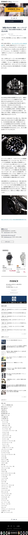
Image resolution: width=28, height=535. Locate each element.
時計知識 (4, 411)
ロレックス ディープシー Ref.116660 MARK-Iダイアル (13, 219)
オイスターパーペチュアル (8, 440)
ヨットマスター (6, 428)
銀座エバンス (4, 229)
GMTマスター (5, 425)
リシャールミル (5, 490)
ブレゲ (3, 481)
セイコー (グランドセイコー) (8, 473)
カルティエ (4, 459)
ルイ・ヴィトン (5, 502)
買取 (3, 403)
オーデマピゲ (5, 451)
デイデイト (5, 439)
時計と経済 (4, 408)
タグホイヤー (5, 461)
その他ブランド (5, 510)
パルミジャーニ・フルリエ (7, 485)
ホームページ (14, 290)
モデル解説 (4, 416)
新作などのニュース (6, 406)
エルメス (4, 498)
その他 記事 (4, 418)
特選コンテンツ (5, 415)
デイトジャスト (6, 437)
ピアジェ (3, 479)
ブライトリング (5, 468)
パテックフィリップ (6, 449)
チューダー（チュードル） (7, 466)
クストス (3, 505)
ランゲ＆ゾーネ (5, 452)
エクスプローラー (6, 427)
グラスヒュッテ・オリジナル (8, 509)
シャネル (4, 476)
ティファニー (4, 500)
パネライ (4, 462)
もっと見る (24, 396)
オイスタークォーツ (6, 442)
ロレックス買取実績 (7, 405)
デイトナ (4, 422)
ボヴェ (3, 507)
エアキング (5, 432)
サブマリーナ (5, 423)
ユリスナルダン (5, 497)
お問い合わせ (7, 241)
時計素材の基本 (5, 413)
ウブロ (3, 456)
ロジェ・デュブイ (5, 495)
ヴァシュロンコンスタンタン (8, 454)
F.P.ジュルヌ (4, 491)
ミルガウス (5, 434)
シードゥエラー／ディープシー (15, 35)
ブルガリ (4, 471)
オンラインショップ (14, 292)
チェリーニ (4, 444)
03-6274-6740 (7, 232)
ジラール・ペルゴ (5, 503)
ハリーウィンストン (6, 493)
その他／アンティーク (7, 447)
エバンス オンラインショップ (8, 235)
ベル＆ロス (4, 488)
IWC (3, 464)
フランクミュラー (6, 486)
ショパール (4, 478)
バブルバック (5, 445)
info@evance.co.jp (8, 237)
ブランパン (4, 483)
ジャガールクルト (6, 474)
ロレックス (10, 34)
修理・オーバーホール (6, 512)
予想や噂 (3, 410)
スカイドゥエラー (6, 435)
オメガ (3, 457)
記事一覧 (15, 18)
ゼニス (3, 469)
